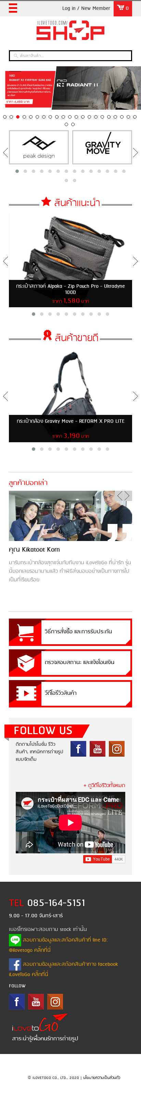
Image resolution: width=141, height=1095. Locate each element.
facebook (78, 749)
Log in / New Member (86, 8)
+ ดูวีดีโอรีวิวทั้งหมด (104, 785)
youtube (97, 749)
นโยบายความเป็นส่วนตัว (101, 1078)
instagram (117, 749)
